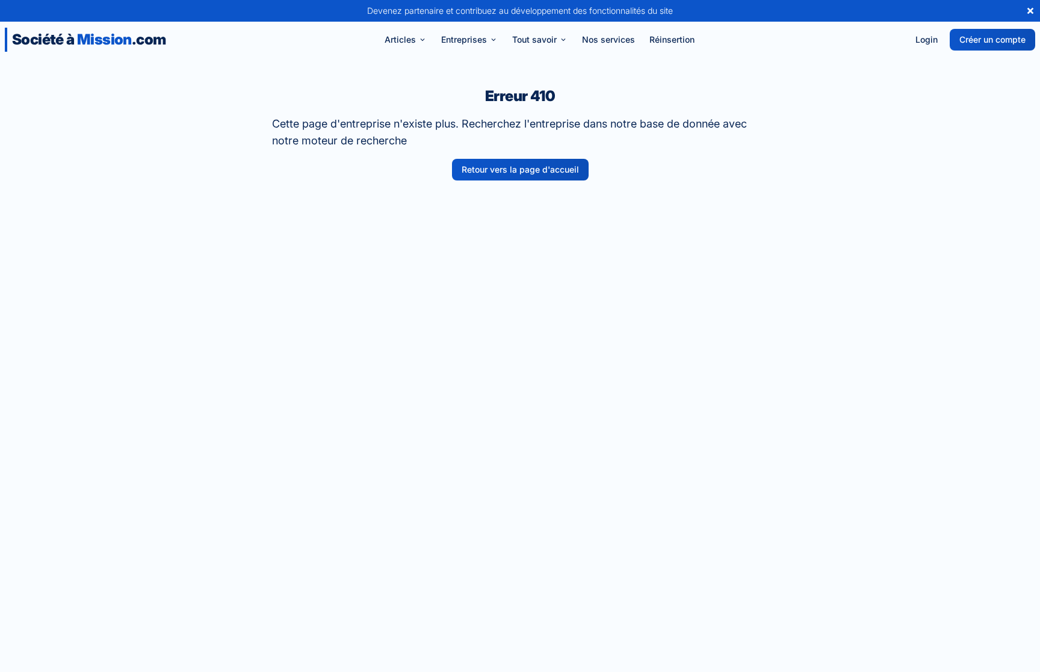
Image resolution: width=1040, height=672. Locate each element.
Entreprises (464, 39)
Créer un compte (992, 39)
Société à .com (89, 39)
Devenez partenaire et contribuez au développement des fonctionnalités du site (520, 10)
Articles (400, 39)
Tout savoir (534, 39)
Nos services (608, 39)
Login (926, 39)
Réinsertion (672, 39)
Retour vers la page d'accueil (520, 169)
